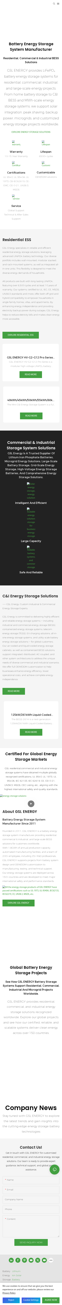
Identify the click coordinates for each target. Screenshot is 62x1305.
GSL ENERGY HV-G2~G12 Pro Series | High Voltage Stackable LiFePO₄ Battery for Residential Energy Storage (30, 358)
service (16, 206)
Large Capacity (31, 541)
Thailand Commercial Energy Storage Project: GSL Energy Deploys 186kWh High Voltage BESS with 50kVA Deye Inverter (30, 1089)
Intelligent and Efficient (31, 503)
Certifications (16, 172)
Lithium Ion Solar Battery (16, 1275)
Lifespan (46, 151)
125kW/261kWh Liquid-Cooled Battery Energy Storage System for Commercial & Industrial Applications (31, 715)
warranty (16, 151)
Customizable (46, 172)
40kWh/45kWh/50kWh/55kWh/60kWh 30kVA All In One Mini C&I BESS (31, 400)
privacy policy (9, 1293)
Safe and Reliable (31, 572)
